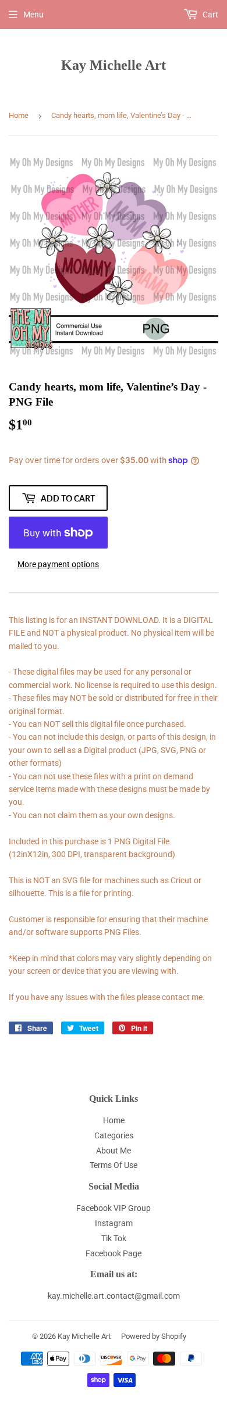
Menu (33, 14)
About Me (113, 1150)
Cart (209, 14)
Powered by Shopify (153, 1336)
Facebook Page (113, 1253)
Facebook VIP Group (113, 1208)
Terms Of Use (113, 1165)
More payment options (58, 564)
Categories (113, 1135)
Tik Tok (113, 1238)
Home (19, 115)
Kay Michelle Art (113, 65)
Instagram (114, 1223)
